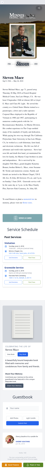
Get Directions (13, 258)
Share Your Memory (14, 386)
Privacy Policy (16, 459)
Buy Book (22, 354)
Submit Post (22, 423)
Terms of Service (28, 459)
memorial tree (29, 199)
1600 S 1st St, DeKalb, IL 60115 (20, 278)
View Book (10, 354)
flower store (27, 202)
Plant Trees (31, 258)
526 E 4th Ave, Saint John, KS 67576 (22, 253)
